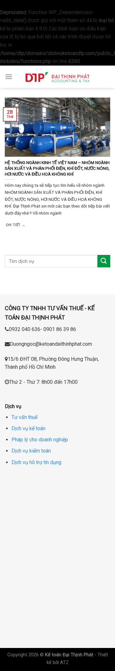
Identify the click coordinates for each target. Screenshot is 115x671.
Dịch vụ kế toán (28, 428)
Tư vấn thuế (24, 417)
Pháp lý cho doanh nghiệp (40, 440)
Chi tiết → (15, 225)
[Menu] (8, 76)
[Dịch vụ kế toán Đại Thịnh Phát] (57, 76)
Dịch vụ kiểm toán (31, 451)
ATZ (64, 662)
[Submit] (103, 261)
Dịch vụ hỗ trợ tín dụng (36, 462)
